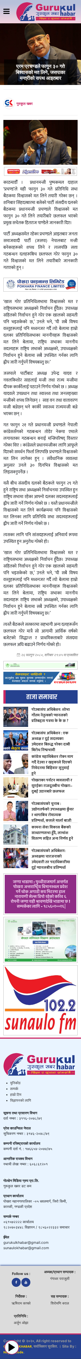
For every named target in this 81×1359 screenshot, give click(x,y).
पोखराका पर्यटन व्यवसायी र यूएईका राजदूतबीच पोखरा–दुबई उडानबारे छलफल (52, 786)
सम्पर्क (14, 1089)
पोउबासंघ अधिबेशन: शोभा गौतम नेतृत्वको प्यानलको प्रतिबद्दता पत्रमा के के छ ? (51, 715)
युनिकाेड (15, 1083)
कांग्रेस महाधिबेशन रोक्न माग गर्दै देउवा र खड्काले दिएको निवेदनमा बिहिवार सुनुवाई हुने (52, 765)
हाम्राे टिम (15, 1095)
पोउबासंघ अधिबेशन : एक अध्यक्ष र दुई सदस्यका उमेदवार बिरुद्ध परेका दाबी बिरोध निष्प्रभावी (51, 741)
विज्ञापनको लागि (20, 1101)
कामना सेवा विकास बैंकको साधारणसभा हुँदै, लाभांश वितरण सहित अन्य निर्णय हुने (52, 833)
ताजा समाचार (41, 696)
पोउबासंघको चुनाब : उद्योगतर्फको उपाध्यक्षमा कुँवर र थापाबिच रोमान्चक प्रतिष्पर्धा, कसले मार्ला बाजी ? (53, 814)
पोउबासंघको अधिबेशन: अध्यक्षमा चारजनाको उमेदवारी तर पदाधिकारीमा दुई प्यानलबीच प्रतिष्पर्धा (51, 859)
